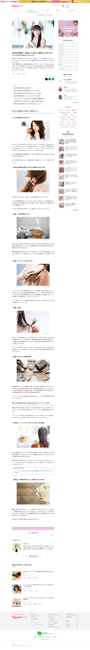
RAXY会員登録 (69, 617)
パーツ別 (68, 122)
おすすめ (29, 604)
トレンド (69, 117)
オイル (40, 604)
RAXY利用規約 (51, 624)
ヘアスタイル (23, 73)
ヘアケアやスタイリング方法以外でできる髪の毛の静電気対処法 (29, 98)
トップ (18, 10)
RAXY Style (31, 10)
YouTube (67, 626)
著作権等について (49, 637)
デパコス (68, 124)
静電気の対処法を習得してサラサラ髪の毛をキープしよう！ (28, 103)
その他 (60, 64)
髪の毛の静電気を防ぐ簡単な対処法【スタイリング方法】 (27, 93)
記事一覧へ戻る (33, 556)
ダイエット (62, 124)
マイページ (33, 620)
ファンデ (74, 124)
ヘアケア (17, 71)
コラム (60, 61)
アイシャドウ (62, 117)
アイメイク (61, 50)
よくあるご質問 (71, 10)
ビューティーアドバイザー (36, 624)
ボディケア (61, 53)
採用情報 (54, 637)
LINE (67, 622)
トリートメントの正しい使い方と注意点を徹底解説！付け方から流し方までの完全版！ (33, 471)
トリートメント (35, 577)
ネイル (60, 58)
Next (52, 535)
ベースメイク (61, 47)
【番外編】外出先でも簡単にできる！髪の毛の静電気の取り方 (29, 101)
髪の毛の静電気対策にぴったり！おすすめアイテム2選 (27, 96)
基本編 (18, 73)
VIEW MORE (75, 102)
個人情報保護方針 (41, 637)
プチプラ (62, 122)
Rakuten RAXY (18, 6)
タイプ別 (36, 590)
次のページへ (33, 528)
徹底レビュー (65, 115)
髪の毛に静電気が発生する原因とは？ (23, 88)
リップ (75, 117)
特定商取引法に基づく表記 (53, 626)
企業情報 (35, 637)
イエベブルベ (72, 119)
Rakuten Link (68, 624)
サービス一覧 (14, 645)
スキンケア (61, 45)
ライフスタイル (65, 126)
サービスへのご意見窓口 (53, 622)
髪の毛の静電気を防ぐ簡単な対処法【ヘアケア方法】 (26, 90)
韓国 (72, 115)
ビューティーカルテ (34, 622)
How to (14, 73)
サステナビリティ (30, 645)
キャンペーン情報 (45, 10)
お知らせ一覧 (50, 617)
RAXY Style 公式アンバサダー (65, 112)
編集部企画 (35, 604)
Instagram (68, 620)
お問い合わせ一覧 (22, 645)
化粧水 (74, 122)
